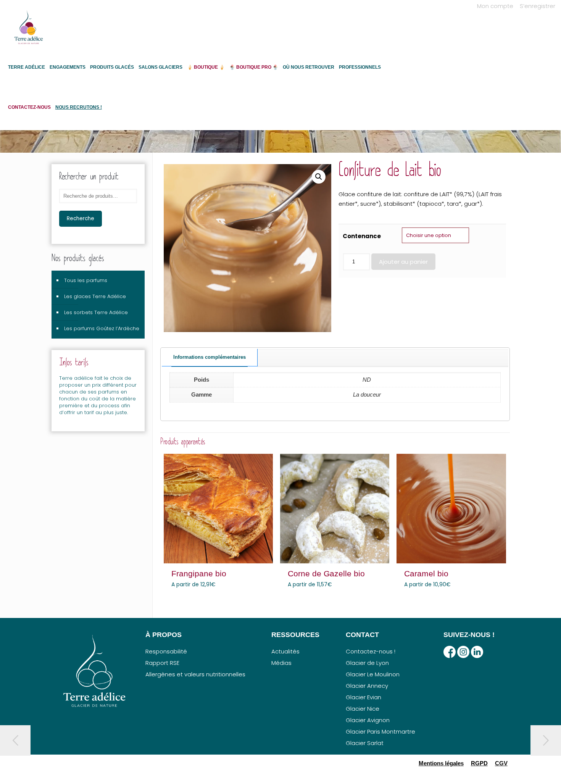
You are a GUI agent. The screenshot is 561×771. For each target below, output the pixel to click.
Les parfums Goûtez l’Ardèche (101, 328)
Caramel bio (426, 573)
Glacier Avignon (368, 720)
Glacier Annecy (367, 686)
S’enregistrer (537, 6)
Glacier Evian (363, 697)
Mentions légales (441, 763)
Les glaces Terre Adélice (95, 296)
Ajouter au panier (403, 262)
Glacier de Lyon (367, 663)
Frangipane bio (198, 573)
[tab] (210, 357)
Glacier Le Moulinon (373, 674)
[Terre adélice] (29, 31)
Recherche (80, 218)
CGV (501, 763)
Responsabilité (166, 651)
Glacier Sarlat (365, 743)
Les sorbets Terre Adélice (96, 312)
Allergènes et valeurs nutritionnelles (195, 674)
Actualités (285, 651)
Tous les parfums (85, 280)
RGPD (479, 763)
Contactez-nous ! (370, 651)
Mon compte (495, 6)
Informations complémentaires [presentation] (209, 357)
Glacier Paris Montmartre (380, 731)
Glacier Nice (362, 709)
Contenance (362, 236)
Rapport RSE (162, 663)
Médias (281, 663)
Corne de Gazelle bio (326, 573)
